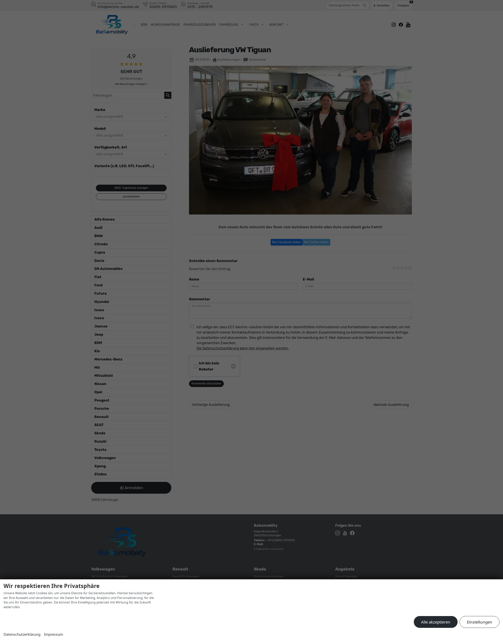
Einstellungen (479, 622)
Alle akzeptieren (435, 622)
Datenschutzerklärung (22, 634)
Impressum (53, 634)
